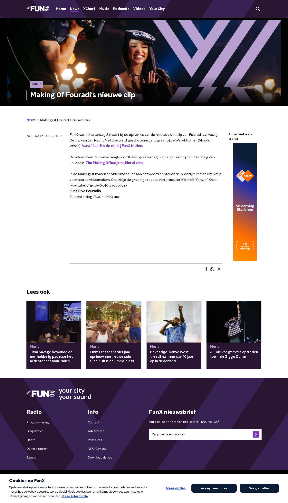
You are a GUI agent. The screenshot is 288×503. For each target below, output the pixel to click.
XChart (89, 9)
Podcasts (121, 9)
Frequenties (34, 431)
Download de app (100, 457)
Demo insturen (37, 448)
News (74, 9)
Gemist (31, 457)
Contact (93, 422)
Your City (157, 9)
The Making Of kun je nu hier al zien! (114, 163)
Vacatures (95, 439)
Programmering (37, 422)
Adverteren (96, 431)
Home (61, 9)
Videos (139, 9)
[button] (258, 9)
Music (104, 9)
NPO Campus (97, 448)
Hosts (30, 439)
